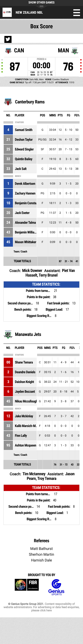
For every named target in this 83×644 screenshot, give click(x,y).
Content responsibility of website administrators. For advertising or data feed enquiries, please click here (41, 607)
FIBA (27, 587)
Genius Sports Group (56, 587)
